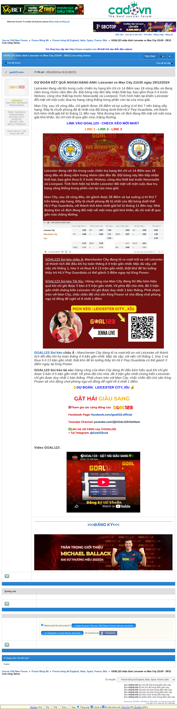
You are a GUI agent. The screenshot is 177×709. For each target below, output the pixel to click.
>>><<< (103, 524)
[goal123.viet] (17, 94)
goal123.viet (16, 72)
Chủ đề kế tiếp (163, 63)
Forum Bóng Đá (40, 40)
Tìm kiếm (148, 35)
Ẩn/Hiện (138, 707)
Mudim (33, 707)
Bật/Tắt (125, 707)
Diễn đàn (119, 35)
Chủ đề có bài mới (133, 35)
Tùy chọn (150, 56)
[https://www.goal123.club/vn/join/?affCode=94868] (103, 569)
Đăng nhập (54, 22)
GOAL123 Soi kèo (48, 352)
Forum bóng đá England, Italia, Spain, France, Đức (80, 40)
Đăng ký (65, 22)
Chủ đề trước (14, 63)
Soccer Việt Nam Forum (15, 40)
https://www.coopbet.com (83, 49)
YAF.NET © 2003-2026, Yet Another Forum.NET (158, 701)
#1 (35, 72)
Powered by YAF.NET (131, 701)
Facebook (110, 633)
